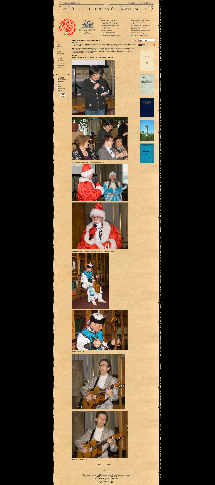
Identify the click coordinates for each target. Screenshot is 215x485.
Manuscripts (60, 53)
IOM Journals (60, 58)
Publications (60, 56)
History (59, 44)
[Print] (133, 40)
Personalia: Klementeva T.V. (108, 30)
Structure (59, 46)
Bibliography (61, 81)
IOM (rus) (59, 70)
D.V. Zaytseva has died (106, 33)
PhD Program (60, 60)
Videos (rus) (60, 63)
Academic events (62, 79)
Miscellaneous (61, 92)
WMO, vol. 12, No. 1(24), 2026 (108, 32)
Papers (60, 86)
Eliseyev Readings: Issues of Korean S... (111, 25)
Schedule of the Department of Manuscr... (111, 23)
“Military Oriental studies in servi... (109, 20)
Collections (60, 83)
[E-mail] (135, 40)
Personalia (60, 49)
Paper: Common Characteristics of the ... (111, 28)
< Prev (99, 464)
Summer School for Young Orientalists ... (111, 35)
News (58, 41)
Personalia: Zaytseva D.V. (137, 32)
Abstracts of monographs (61, 78)
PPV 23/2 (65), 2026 (105, 27)
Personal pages (62, 88)
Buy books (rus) (61, 65)
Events (59, 51)
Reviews (60, 90)
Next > (109, 464)
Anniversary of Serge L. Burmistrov (110, 22)
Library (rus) (60, 67)
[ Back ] (104, 470)
